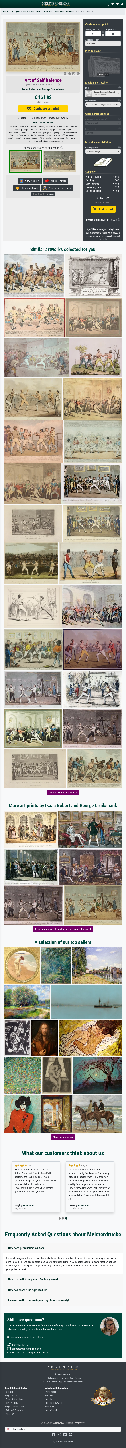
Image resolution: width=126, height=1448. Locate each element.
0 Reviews (49, 194)
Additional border (92, 40)
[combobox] (103, 43)
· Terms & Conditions (14, 1399)
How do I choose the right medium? (28, 1290)
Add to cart (104, 209)
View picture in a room (59, 188)
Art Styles (16, 11)
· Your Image (50, 1392)
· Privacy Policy (11, 1403)
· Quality (48, 1399)
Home (5, 11)
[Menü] (4, 4)
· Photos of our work (53, 1403)
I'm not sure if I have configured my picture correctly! (38, 1300)
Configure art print (45, 108)
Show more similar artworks (63, 792)
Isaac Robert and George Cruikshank (59, 11)
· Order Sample (51, 1410)
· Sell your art (50, 1395)
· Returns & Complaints (14, 1410)
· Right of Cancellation (14, 1406)
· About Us (9, 1414)
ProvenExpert (28, 1205)
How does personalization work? (26, 1248)
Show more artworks (63, 1137)
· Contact (9, 1392)
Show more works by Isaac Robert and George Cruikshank (63, 929)
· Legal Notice (11, 1395)
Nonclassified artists (31, 11)
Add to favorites (57, 180)
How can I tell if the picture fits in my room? (33, 1279)
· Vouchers (49, 1406)
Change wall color (28, 188)
